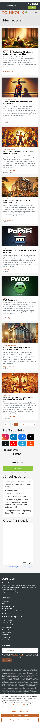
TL (18, 463)
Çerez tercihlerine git (20, 711)
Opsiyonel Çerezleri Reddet (20, 720)
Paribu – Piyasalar (7, 620)
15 (30, 424)
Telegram (22, 444)
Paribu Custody (6, 622)
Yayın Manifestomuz (8, 606)
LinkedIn (13, 438)
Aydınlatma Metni (17, 655)
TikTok (31, 438)
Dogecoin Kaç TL (7, 637)
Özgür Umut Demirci (10, 170)
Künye (4, 603)
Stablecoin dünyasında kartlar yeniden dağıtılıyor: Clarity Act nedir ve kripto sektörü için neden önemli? (17, 503)
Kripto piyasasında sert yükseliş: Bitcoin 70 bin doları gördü (18, 512)
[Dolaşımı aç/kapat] (36, 12)
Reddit (31, 444)
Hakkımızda (5, 601)
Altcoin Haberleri (7, 632)
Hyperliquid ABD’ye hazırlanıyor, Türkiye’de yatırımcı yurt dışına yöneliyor (18, 484)
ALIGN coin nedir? (12, 490)
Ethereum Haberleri (8, 630)
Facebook (22, 438)
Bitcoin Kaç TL (6, 634)
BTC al (18, 468)
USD (21, 463)
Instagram (5, 438)
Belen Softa (6, 269)
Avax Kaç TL (5, 639)
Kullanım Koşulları (7, 608)
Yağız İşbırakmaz (8, 71)
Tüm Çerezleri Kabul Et (20, 715)
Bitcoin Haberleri (7, 627)
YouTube (13, 444)
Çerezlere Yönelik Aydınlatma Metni (13, 611)
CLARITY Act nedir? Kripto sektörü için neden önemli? (16, 495)
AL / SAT (32, 7)
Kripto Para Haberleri (8, 625)
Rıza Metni (14, 657)
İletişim (4, 613)
